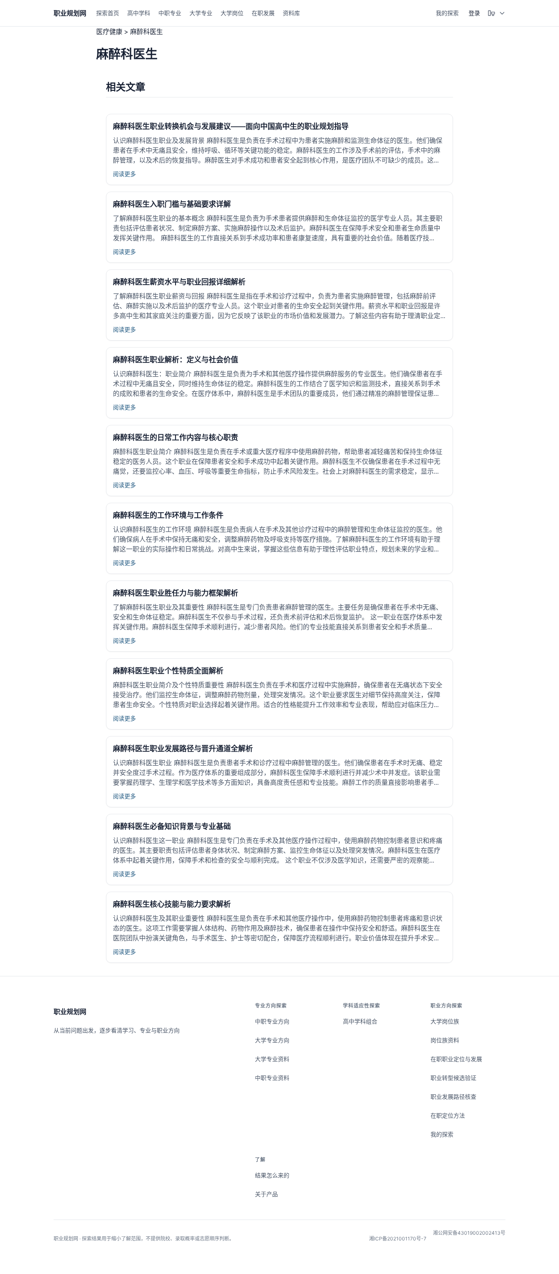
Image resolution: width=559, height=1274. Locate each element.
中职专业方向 (272, 1021)
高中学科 (138, 12)
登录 (474, 12)
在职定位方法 (448, 1115)
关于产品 (266, 1193)
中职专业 (169, 12)
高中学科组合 (360, 1021)
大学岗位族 (445, 1021)
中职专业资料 (272, 1077)
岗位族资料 (445, 1040)
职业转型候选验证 (453, 1077)
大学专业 (200, 12)
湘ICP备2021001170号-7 (397, 1239)
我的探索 (447, 12)
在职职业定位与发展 (456, 1058)
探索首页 (107, 12)
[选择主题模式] (496, 13)
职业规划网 (70, 1011)
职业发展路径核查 (453, 1096)
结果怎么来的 (272, 1175)
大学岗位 (232, 12)
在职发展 (263, 12)
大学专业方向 (272, 1040)
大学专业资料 (272, 1058)
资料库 (291, 12)
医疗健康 (109, 31)
